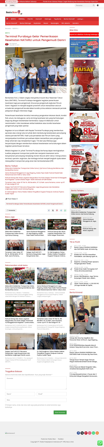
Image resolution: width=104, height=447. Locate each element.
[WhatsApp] (93, 433)
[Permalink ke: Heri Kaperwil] (6, 44)
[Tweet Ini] (52, 210)
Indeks (12, 5)
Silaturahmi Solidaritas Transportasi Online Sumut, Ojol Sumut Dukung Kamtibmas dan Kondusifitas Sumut (34, 169)
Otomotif (39, 19)
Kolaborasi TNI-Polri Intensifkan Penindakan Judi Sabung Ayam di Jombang (85, 255)
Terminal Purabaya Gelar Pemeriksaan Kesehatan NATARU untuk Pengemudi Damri (34, 204)
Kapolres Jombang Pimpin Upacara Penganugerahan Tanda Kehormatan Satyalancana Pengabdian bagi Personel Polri (86, 263)
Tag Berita (57, 19)
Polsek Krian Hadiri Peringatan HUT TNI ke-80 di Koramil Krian (86, 270)
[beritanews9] (13, 12)
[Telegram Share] (61, 210)
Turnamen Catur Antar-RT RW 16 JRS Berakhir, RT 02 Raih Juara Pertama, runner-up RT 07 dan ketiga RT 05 (35, 183)
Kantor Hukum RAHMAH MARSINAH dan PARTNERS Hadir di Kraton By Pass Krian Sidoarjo (85, 248)
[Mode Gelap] (98, 5)
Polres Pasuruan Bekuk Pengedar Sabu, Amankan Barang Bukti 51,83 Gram (83, 368)
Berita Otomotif (69, 19)
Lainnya (80, 19)
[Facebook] (78, 433)
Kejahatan (37, 23)
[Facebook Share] (48, 210)
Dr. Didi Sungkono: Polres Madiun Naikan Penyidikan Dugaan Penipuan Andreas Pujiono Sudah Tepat (34, 193)
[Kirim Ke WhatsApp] (65, 210)
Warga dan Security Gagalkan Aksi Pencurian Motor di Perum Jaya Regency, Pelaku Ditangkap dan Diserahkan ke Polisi (84, 339)
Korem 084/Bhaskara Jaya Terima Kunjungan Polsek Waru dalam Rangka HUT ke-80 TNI (86, 277)
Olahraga (48, 19)
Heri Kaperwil (13, 43)
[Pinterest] (86, 433)
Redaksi (60, 439)
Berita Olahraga (25, 23)
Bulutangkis (55, 23)
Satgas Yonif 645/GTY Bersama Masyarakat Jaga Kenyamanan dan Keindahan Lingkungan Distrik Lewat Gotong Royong (32, 188)
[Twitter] (82, 433)
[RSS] (97, 433)
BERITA (13, 19)
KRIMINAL (22, 19)
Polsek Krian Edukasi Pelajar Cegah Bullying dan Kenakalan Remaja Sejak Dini (47, 1)
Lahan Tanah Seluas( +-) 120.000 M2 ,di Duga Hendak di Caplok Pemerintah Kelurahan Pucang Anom (86, 284)
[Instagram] (89, 433)
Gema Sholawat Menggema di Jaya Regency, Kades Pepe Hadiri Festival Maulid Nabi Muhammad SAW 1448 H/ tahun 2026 (34, 174)
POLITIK (30, 19)
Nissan (46, 23)
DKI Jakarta (66, 23)
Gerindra (76, 23)
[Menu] (6, 5)
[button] (94, 5)
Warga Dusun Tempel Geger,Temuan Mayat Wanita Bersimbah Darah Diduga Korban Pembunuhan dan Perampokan (83, 361)
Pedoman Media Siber (48, 439)
